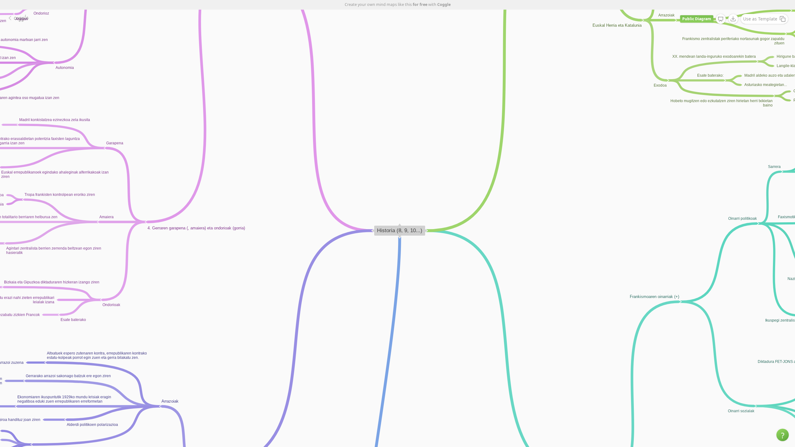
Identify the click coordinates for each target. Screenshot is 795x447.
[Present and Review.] (721, 19)
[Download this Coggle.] (733, 19)
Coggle (444, 4)
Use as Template (760, 19)
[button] (782, 435)
